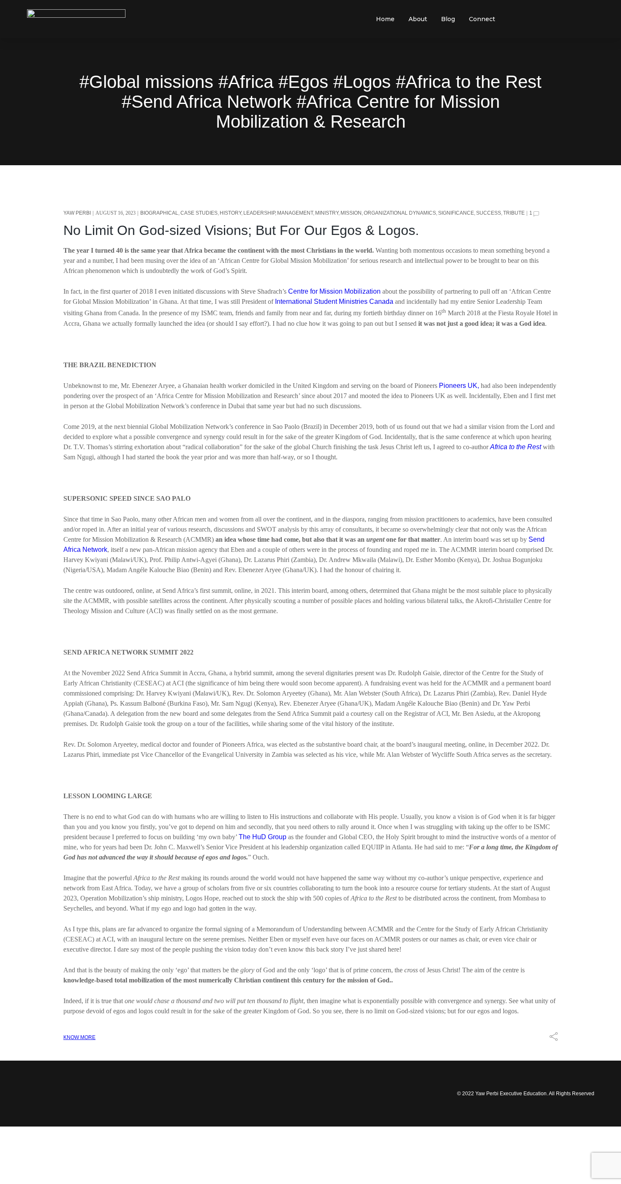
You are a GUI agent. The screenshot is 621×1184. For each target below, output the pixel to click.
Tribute (514, 213)
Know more (79, 1037)
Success (488, 213)
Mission (351, 213)
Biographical (159, 213)
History (230, 213)
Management (295, 213)
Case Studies (199, 213)
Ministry (326, 213)
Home (385, 19)
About (418, 19)
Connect (482, 19)
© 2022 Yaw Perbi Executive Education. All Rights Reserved (525, 1094)
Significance (456, 213)
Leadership (259, 213)
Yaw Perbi (77, 213)
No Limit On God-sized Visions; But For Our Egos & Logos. (241, 230)
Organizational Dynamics (400, 213)
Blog (448, 19)
